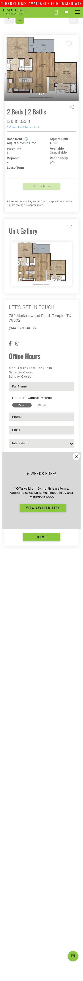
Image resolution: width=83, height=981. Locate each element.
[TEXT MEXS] (66, 12)
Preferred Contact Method (32, 398)
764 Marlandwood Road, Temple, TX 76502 (40, 318)
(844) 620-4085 (22, 328)
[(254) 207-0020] (56, 12)
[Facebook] (10, 343)
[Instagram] (17, 343)
